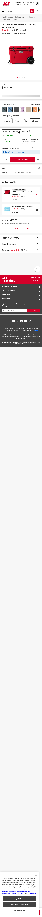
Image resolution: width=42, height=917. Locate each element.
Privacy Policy (19, 328)
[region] (19, 894)
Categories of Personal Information (13, 893)
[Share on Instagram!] (13, 320)
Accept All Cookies (19, 899)
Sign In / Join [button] (30, 143)
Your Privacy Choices (27, 330)
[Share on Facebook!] (10, 320)
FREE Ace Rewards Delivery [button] (30, 139)
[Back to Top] (37, 269)
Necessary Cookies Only (19, 904)
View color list (35, 104)
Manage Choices (19, 910)
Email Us (24, 344)
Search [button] (10, 11)
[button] (21, 55)
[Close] (36, 875)
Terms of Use (9, 328)
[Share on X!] (17, 320)
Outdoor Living (21, 17)
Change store (36, 148)
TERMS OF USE (7, 891)
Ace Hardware (7, 17)
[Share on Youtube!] (25, 320)
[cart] (38, 10)
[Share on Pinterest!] (21, 320)
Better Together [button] (9, 182)
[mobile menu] (3, 10)
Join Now (36, 281)
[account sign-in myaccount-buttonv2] (37, 3)
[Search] (32, 11)
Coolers (32, 17)
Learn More (35, 277)
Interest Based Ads (32, 328)
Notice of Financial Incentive (21, 891)
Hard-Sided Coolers (9, 19)
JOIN (34, 310)
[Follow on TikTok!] (30, 320)
